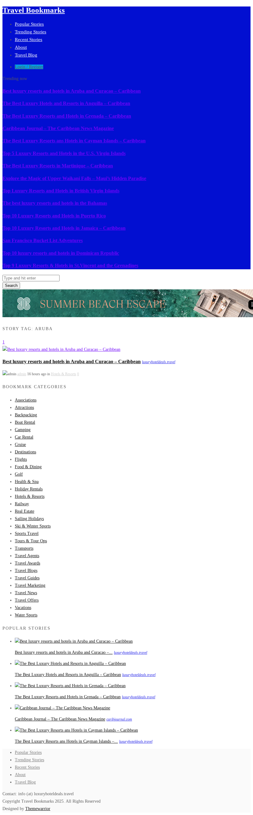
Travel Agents (27, 555)
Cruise (20, 444)
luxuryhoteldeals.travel (158, 362)
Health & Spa (27, 481)
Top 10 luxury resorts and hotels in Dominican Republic (60, 253)
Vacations (23, 607)
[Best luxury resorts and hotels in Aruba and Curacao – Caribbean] (61, 349)
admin (21, 374)
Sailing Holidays (29, 518)
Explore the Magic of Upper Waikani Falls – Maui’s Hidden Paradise (74, 178)
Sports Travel (27, 533)
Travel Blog (26, 55)
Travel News (26, 592)
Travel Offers (27, 600)
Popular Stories (29, 24)
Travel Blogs (26, 570)
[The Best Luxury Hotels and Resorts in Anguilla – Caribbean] (70, 663)
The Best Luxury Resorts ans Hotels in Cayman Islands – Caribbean (74, 141)
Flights (21, 459)
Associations (25, 400)
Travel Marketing (30, 585)
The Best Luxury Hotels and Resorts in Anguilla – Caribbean (66, 103)
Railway (22, 504)
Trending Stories (30, 31)
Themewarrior (37, 808)
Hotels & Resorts (63, 374)
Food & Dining (28, 466)
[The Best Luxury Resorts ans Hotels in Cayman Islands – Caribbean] (76, 730)
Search (11, 285)
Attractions (24, 407)
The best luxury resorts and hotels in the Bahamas (54, 203)
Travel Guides (27, 578)
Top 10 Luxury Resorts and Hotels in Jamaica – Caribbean (64, 228)
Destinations (25, 452)
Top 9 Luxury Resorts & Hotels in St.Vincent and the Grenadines (70, 265)
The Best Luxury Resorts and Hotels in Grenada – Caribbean (66, 116)
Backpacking (26, 415)
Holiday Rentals (29, 489)
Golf (19, 474)
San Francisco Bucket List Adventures (42, 240)
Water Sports (26, 615)
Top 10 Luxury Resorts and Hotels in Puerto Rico (54, 216)
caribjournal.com (119, 719)
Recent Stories (28, 39)
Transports (24, 548)
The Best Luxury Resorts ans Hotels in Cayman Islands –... (66, 741)
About (21, 47)
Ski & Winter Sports (33, 526)
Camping (23, 429)
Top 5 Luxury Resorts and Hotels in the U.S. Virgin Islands (64, 153)
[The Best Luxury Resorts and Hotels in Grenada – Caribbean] (70, 685)
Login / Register (29, 67)
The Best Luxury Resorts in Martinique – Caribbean (57, 166)
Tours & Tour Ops (31, 541)
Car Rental (24, 437)
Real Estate (24, 511)
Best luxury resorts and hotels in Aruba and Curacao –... (64, 652)
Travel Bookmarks (33, 10)
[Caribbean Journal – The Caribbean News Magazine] (62, 708)
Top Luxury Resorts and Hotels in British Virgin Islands (60, 191)
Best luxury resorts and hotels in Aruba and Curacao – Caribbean (71, 91)
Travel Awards (27, 563)
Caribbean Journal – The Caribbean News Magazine (58, 128)
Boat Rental (25, 422)
